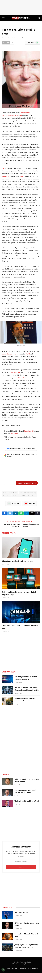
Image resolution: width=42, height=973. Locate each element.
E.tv (3, 168)
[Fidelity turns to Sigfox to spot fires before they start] (7, 701)
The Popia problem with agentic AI (26, 801)
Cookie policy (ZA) (11, 968)
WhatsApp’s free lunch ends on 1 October (18, 561)
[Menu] (3, 18)
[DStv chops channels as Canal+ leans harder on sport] (21, 612)
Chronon (27, 964)
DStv (21, 176)
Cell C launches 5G (21, 912)
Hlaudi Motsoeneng (25, 378)
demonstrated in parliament (12, 115)
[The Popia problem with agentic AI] (7, 803)
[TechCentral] (21, 18)
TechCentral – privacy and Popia (28, 968)
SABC (28, 354)
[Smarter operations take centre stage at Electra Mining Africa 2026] (7, 690)
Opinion (8, 24)
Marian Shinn (15, 372)
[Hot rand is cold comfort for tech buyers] (7, 936)
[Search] (39, 18)
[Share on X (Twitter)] (4, 42)
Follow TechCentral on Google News (22, 448)
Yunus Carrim (25, 113)
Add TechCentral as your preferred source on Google (22, 455)
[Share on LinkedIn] (8, 42)
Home (3, 24)
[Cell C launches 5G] (7, 915)
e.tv (21, 493)
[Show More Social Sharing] (12, 42)
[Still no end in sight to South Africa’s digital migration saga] (21, 578)
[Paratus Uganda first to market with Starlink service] (7, 679)
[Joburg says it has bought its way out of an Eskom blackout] (7, 947)
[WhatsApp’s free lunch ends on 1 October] (21, 547)
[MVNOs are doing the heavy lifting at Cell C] (7, 925)
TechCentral (28, 431)
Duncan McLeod (15, 24)
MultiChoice (6, 176)
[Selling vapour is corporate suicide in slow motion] (7, 781)
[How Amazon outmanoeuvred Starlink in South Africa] (7, 792)
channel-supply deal (9, 354)
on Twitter (14, 434)
